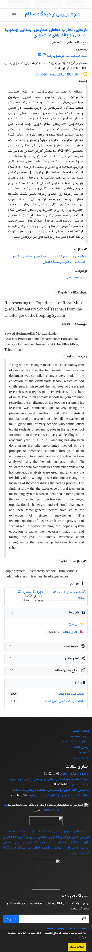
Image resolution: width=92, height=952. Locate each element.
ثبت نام (17, 4)
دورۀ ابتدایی (58, 256)
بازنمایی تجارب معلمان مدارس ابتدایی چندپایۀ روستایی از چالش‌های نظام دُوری (46, 32)
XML (73, 624)
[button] (76, 938)
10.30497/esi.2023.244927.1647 (58, 74)
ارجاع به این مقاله (67, 670)
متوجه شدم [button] (77, 946)
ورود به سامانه (47, 4)
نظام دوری (79, 256)
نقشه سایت (81, 757)
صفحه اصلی (81, 730)
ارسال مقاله (81, 746)
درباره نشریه (80, 735)
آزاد (42, 810)
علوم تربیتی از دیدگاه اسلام (52, 14)
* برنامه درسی (76, 277)
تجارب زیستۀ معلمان (57, 261)
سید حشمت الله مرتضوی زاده (67, 55)
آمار (76, 682)
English (74, 4)
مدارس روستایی (34, 256)
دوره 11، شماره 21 (30, 591)
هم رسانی (72, 658)
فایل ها (74, 612)
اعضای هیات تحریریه (75, 741)
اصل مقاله (63, 631)
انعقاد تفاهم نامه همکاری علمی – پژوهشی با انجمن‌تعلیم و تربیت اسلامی (49, 781)
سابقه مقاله (71, 645)
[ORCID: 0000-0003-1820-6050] (40, 54)
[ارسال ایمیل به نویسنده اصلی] (44, 54)
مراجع (74, 583)
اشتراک (11, 918)
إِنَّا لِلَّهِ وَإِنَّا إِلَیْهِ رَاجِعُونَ (74, 773)
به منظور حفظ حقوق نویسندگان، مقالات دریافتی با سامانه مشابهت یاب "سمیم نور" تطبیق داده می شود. (51, 792)
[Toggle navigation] (13, 15)
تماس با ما (82, 752)
